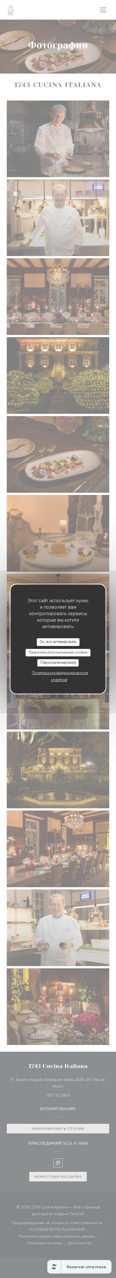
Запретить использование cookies (58, 652)
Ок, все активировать (58, 641)
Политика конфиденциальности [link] (60, 672)
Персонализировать (58, 662)
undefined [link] (59, 680)
